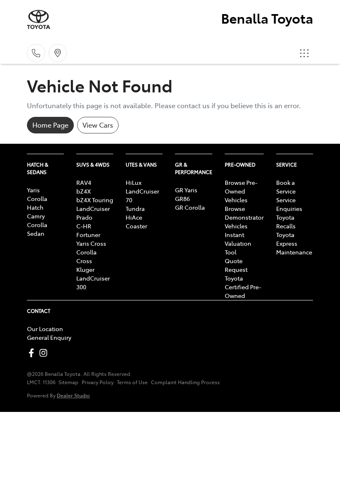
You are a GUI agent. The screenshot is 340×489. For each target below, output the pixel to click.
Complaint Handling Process (185, 382)
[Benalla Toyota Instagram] (45, 353)
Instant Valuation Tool (238, 243)
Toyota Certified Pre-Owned (243, 287)
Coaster (136, 226)
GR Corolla (190, 207)
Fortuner (88, 234)
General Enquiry (49, 337)
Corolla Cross (86, 256)
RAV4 (83, 182)
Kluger (85, 269)
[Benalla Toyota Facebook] (33, 353)
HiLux (133, 182)
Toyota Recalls (286, 221)
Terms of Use (132, 382)
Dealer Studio (73, 395)
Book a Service (286, 186)
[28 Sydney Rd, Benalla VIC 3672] (57, 53)
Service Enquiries (289, 204)
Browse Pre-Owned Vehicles (241, 191)
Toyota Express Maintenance (294, 243)
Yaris (33, 190)
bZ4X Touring (94, 200)
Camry (36, 216)
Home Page (50, 124)
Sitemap (68, 382)
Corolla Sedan (37, 228)
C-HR (83, 226)
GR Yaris (186, 190)
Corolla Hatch (37, 202)
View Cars (98, 124)
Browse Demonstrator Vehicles (244, 217)
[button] (304, 53)
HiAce (134, 217)
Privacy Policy (98, 382)
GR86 (182, 198)
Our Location (45, 328)
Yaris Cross (91, 243)
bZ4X (83, 191)
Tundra (135, 208)
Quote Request (236, 265)
